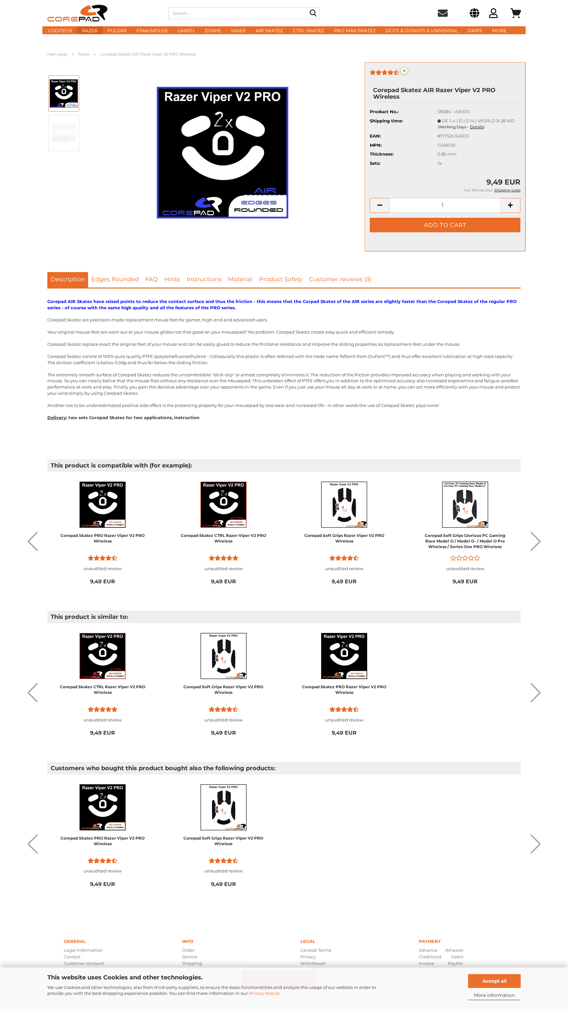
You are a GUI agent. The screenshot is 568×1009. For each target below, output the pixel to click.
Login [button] (493, 14)
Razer (90, 31)
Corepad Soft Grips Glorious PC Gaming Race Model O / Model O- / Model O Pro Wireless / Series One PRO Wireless (465, 541)
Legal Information (83, 950)
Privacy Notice (264, 993)
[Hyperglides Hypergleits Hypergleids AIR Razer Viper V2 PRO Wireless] (222, 152)
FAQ (151, 279)
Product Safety (280, 279)
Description (68, 279)
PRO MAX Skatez (355, 31)
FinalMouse (152, 31)
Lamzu (186, 31)
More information (494, 995)
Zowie (212, 31)
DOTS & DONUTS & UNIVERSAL (422, 31)
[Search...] (313, 13)
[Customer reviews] (384, 75)
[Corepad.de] (102, 13)
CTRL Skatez (308, 31)
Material (240, 279)
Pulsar (117, 31)
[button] (474, 14)
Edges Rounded (115, 279)
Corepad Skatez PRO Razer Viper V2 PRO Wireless (102, 538)
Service (190, 956)
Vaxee (238, 31)
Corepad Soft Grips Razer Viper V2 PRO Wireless (344, 538)
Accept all (495, 981)
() (461, 127)
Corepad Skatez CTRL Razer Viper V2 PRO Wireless (223, 538)
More (499, 31)
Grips (475, 31)
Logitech (60, 31)
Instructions (204, 279)
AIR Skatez (269, 31)
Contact (72, 956)
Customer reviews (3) (340, 279)
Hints (172, 279)
